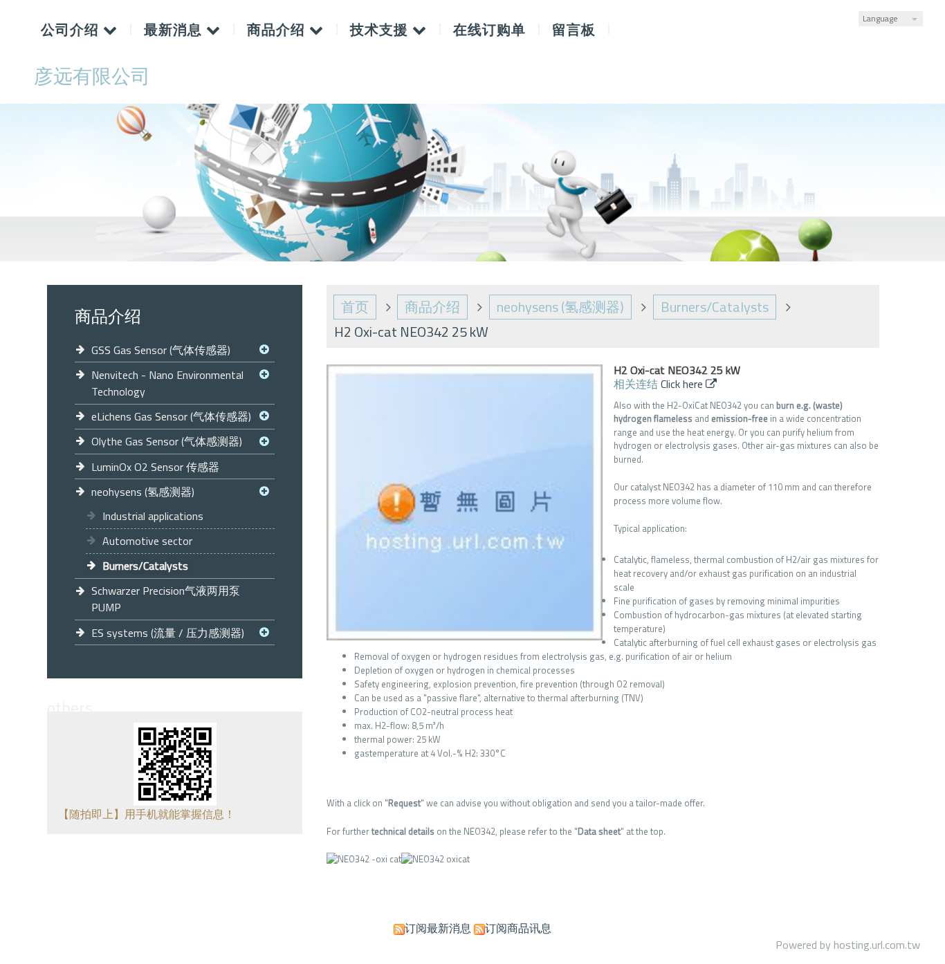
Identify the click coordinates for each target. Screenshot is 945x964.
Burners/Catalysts (145, 565)
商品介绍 (432, 306)
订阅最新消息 (438, 928)
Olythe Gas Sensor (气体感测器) (166, 441)
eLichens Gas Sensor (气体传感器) (171, 416)
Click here (683, 384)
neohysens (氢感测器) (142, 491)
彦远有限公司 (92, 76)
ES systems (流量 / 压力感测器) (167, 632)
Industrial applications (152, 516)
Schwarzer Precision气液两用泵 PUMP (165, 598)
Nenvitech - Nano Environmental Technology (167, 383)
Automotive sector (147, 540)
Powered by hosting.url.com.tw (848, 944)
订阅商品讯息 (518, 928)
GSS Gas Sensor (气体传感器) (160, 350)
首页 (355, 306)
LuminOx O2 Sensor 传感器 (155, 466)
